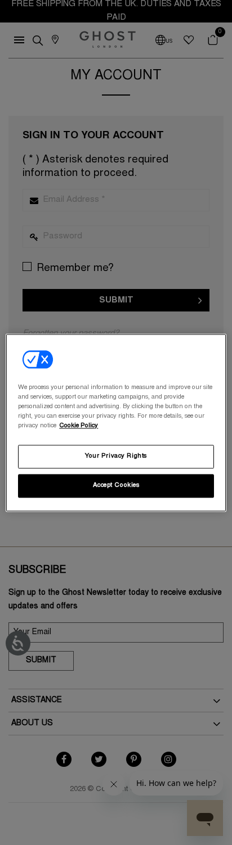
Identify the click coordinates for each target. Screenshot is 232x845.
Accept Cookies (116, 485)
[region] (116, 422)
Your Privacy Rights (116, 456)
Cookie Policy (78, 426)
